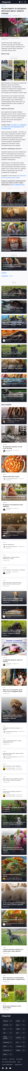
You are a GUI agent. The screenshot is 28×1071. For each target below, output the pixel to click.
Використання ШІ (18, 1064)
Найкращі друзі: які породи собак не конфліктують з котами (11, 558)
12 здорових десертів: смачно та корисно (13, 660)
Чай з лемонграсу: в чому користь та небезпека (14, 569)
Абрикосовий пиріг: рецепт (11, 476)
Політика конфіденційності (7, 1064)
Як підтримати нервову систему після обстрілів (12, 447)
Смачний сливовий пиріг (8, 544)
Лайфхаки (3, 5)
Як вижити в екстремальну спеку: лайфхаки (13, 505)
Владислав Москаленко (6, 15)
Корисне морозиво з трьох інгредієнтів (12, 766)
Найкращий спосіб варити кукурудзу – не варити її (12, 728)
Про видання (4, 1059)
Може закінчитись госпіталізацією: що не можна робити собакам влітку (14, 978)
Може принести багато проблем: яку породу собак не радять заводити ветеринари (13, 779)
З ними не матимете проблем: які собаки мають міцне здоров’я (13, 950)
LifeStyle (11, 275)
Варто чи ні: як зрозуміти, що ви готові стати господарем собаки (12, 690)
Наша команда (19, 1059)
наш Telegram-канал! (18, 184)
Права (19, 1061)
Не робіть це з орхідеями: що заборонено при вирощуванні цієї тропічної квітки (14, 126)
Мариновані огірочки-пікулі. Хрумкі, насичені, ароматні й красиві (13, 754)
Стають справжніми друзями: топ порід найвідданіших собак (12, 741)
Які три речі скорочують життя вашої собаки (12, 1006)
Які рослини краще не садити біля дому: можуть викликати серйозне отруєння (12, 583)
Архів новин (11, 1059)
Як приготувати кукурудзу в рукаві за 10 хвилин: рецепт (12, 792)
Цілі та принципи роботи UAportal (9, 1061)
